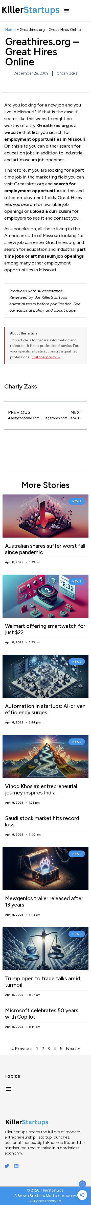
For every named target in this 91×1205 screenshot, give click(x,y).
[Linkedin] (16, 1166)
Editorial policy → (46, 357)
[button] (66, 10)
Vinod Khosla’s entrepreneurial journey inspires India (41, 789)
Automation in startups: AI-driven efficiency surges (45, 709)
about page (65, 310)
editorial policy (30, 310)
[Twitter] (7, 1166)
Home (10, 29)
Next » (73, 1048)
